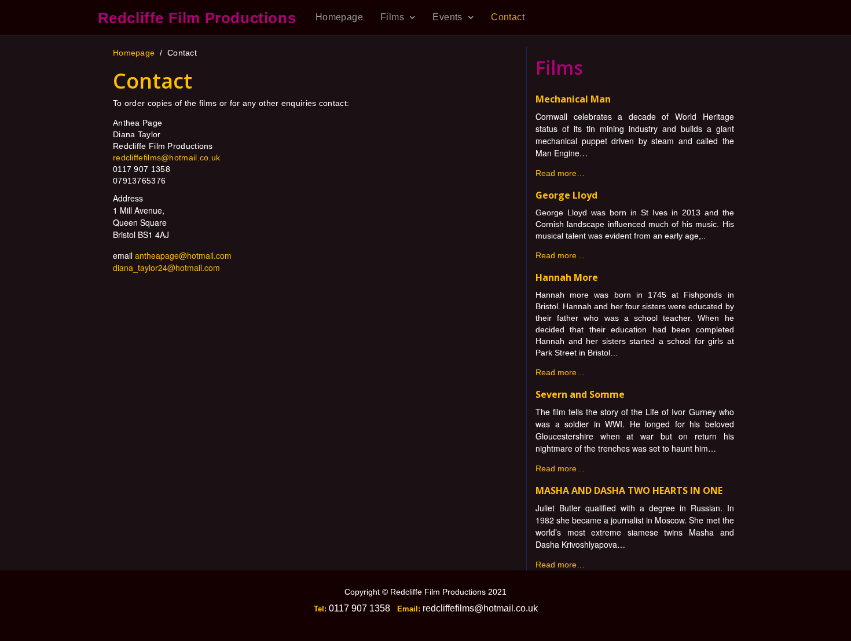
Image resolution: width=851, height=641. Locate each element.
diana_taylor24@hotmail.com (166, 267)
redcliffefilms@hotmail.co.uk (166, 157)
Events (447, 17)
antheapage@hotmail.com (183, 255)
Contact (507, 17)
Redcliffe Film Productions (197, 18)
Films (392, 17)
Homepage (339, 17)
